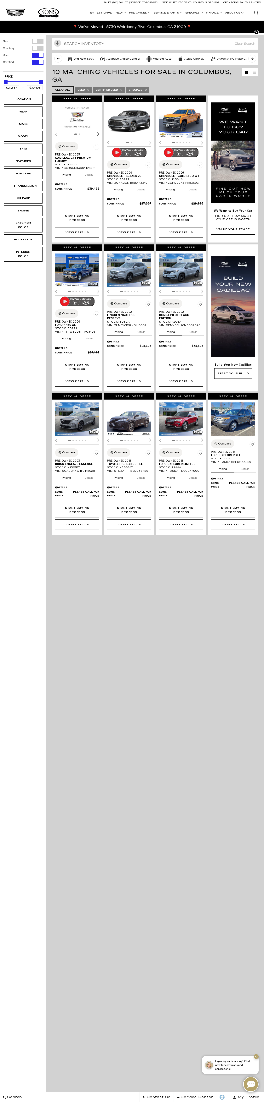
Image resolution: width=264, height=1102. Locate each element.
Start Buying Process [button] (77, 218)
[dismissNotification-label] (256, 1056)
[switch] (23, 41)
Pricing (66, 174)
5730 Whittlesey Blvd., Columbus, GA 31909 (190, 2)
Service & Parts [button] (166, 13)
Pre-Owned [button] (138, 13)
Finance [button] (212, 13)
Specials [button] (192, 13)
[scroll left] (58, 59)
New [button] (120, 13)
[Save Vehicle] (96, 147)
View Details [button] (77, 232)
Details (88, 174)
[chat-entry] (251, 1084)
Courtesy (8, 48)
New (6, 41)
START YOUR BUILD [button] (233, 373)
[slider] (6, 82)
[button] (256, 12)
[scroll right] (252, 59)
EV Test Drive (101, 12)
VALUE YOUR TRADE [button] (233, 229)
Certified (8, 62)
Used (6, 55)
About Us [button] (232, 13)
